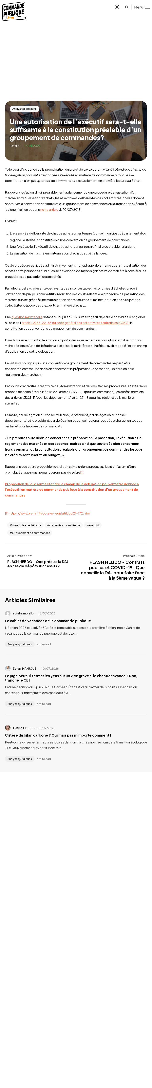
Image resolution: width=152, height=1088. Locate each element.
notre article (49, 209)
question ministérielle (26, 317)
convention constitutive (65, 525)
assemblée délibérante (26, 525)
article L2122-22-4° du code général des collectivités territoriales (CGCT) (76, 323)
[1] (81, 472)
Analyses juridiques (24, 108)
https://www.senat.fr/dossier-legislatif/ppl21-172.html (49, 513)
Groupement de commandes (31, 533)
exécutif (93, 525)
